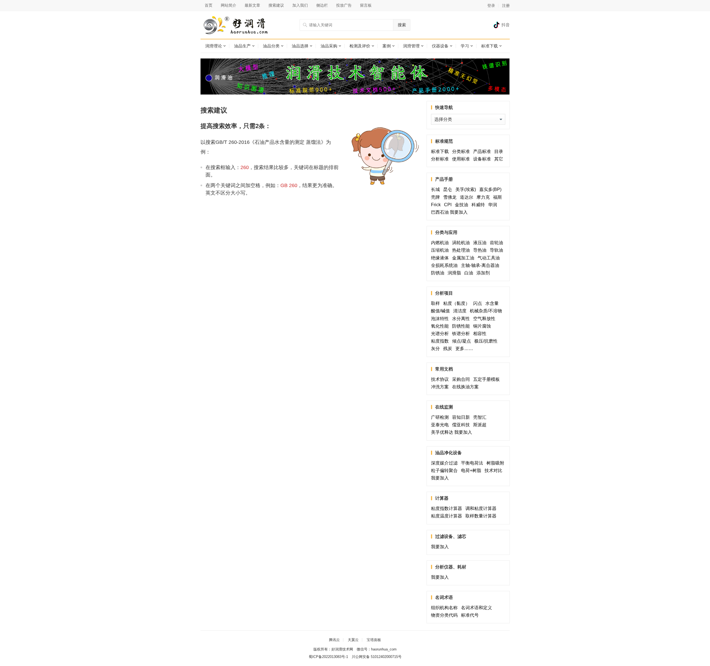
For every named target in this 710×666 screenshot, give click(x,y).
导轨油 (496, 250)
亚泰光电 (441, 424)
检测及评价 (359, 46)
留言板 (366, 5)
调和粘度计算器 (482, 508)
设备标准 (483, 159)
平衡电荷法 (473, 463)
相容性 (479, 333)
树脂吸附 (495, 463)
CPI (449, 204)
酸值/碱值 (441, 310)
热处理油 (462, 250)
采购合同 (462, 379)
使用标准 (462, 159)
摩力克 (484, 197)
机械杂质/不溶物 (486, 310)
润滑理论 (213, 46)
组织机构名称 (445, 607)
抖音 (505, 24)
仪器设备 (440, 46)
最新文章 (252, 5)
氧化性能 (441, 326)
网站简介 (228, 5)
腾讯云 (334, 640)
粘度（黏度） (457, 303)
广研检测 (441, 417)
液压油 (481, 242)
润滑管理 (411, 46)
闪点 (478, 303)
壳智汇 (483, 417)
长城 (436, 189)
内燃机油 (441, 242)
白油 (469, 273)
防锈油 (439, 273)
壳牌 (436, 197)
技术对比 (494, 470)
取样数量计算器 (482, 516)
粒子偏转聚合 (445, 470)
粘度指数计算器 (447, 508)
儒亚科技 (462, 424)
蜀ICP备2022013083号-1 (328, 657)
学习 (465, 46)
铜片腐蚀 (482, 326)
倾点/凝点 (462, 341)
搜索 (402, 24)
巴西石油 (440, 212)
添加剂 (483, 273)
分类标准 (462, 151)
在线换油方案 (465, 386)
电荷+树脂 (472, 470)
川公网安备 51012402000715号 (377, 657)
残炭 (448, 348)
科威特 (479, 204)
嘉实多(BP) (491, 189)
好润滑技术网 (342, 649)
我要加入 (459, 212)
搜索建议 (276, 5)
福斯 (498, 197)
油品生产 (242, 46)
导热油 (481, 250)
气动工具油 (490, 258)
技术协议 (441, 379)
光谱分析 (441, 333)
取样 (436, 303)
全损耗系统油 (445, 265)
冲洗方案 (441, 386)
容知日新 (462, 417)
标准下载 (489, 46)
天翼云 (353, 640)
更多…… (465, 348)
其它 (498, 159)
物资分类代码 (445, 615)
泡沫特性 (441, 318)
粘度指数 (441, 341)
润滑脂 (455, 273)
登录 (491, 5)
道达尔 (467, 197)
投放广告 (344, 5)
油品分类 (271, 46)
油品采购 (329, 46)
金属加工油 (464, 258)
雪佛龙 (451, 197)
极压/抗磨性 (486, 341)
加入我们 (300, 5)
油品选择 (300, 46)
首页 (208, 5)
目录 (498, 151)
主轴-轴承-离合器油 (481, 265)
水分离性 (462, 318)
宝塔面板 (374, 640)
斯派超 (479, 424)
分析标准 (441, 159)
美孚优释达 (442, 432)
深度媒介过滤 (445, 463)
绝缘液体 (441, 258)
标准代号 (471, 615)
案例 (386, 46)
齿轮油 (496, 242)
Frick (437, 204)
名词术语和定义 (477, 607)
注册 (506, 5)
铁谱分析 (462, 333)
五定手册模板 (487, 379)
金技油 (462, 204)
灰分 (436, 348)
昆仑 (448, 189)
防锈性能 (462, 326)
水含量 (493, 303)
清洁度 (461, 310)
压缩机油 (441, 250)
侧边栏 (322, 5)
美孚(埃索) (466, 189)
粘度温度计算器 (447, 516)
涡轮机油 (462, 242)
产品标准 (483, 151)
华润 (492, 204)
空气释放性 (484, 318)
